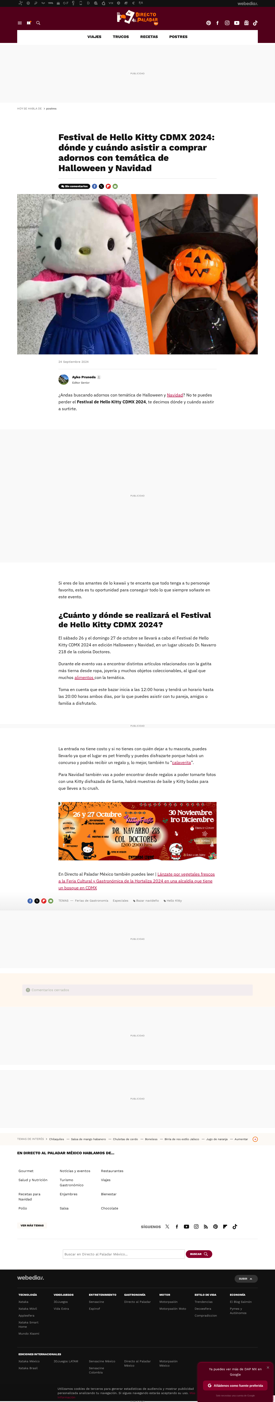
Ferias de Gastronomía (91, 900)
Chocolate (109, 1208)
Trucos (121, 36)
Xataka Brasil (28, 1368)
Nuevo (28, 23)
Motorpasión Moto (172, 1308)
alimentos (85, 677)
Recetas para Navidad (29, 1196)
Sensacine (96, 1301)
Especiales (120, 900)
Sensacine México (102, 1361)
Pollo (22, 1208)
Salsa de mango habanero (89, 1139)
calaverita (181, 762)
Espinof (94, 1308)
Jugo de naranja (217, 1139)
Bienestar (109, 1194)
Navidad (175, 395)
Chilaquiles (57, 1139)
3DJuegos (61, 1301)
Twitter (101, 186)
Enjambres (68, 1194)
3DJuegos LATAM (66, 1361)
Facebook (217, 23)
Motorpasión (168, 1301)
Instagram (227, 23)
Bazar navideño (147, 900)
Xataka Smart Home (28, 1324)
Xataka (23, 1301)
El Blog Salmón (241, 1301)
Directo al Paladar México (137, 1363)
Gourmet (26, 1171)
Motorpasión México (168, 1363)
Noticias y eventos (75, 1171)
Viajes (94, 36)
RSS (205, 1226)
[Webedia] (30, 1277)
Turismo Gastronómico (72, 1182)
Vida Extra (61, 1308)
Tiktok (255, 23)
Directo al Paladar (137, 1301)
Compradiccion (206, 1315)
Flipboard (108, 186)
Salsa (64, 1208)
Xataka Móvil (27, 1308)
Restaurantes (112, 1171)
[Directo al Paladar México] (137, 17)
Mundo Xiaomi (28, 1333)
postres (51, 108)
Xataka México (29, 1361)
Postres (178, 36)
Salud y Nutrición (32, 1180)
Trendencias (203, 1301)
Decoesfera (203, 1308)
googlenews (246, 23)
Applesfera (26, 1315)
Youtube (236, 23)
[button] (86, 377)
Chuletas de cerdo (126, 1139)
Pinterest (208, 23)
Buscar (38, 23)
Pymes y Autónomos (238, 1311)
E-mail (115, 186)
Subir (243, 1278)
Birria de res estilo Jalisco (182, 1139)
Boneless (151, 1139)
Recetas (149, 36)
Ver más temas (32, 1225)
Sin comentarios (76, 186)
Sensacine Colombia (96, 1370)
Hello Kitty (174, 900)
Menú (19, 23)
